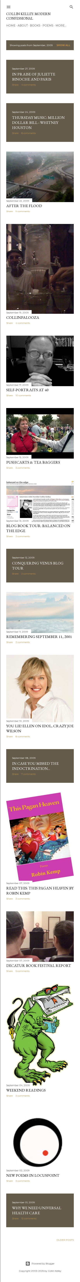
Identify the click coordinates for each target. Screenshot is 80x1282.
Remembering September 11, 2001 (39, 636)
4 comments (28, 84)
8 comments (28, 133)
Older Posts (65, 1239)
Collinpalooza (22, 317)
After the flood (24, 205)
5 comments (23, 971)
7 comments (28, 774)
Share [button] (15, 84)
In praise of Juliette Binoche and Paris (33, 77)
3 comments (23, 467)
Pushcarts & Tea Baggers (33, 462)
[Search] (71, 6)
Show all (63, 45)
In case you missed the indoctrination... (35, 766)
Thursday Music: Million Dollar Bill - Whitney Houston (38, 122)
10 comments (23, 395)
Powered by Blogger (43, 1263)
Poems (48, 25)
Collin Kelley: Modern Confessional (28, 16)
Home (11, 25)
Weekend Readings (26, 1090)
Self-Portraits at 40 (27, 389)
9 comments (23, 211)
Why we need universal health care (36, 1210)
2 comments (23, 536)
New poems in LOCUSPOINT (32, 1175)
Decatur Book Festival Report (38, 965)
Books (35, 25)
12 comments (28, 1218)
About (23, 25)
